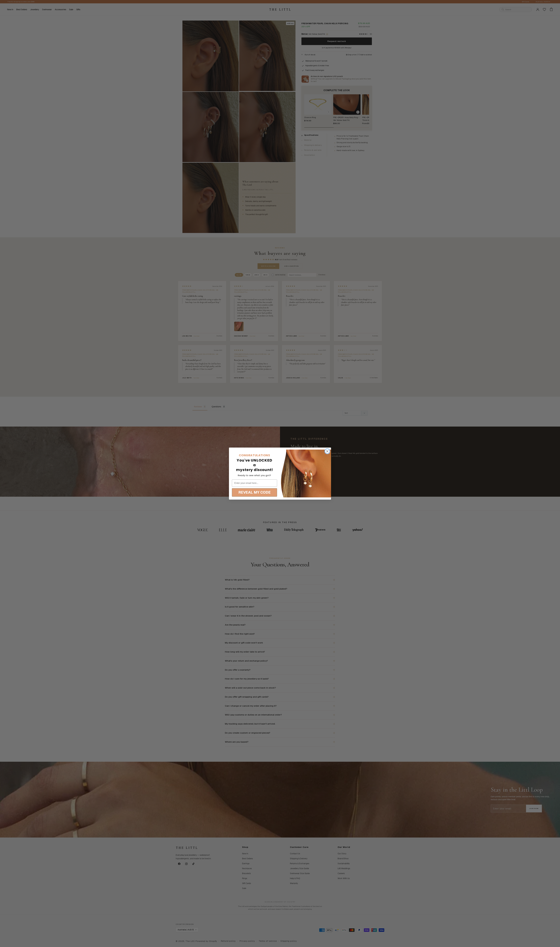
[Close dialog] (327, 451)
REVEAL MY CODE (254, 492)
